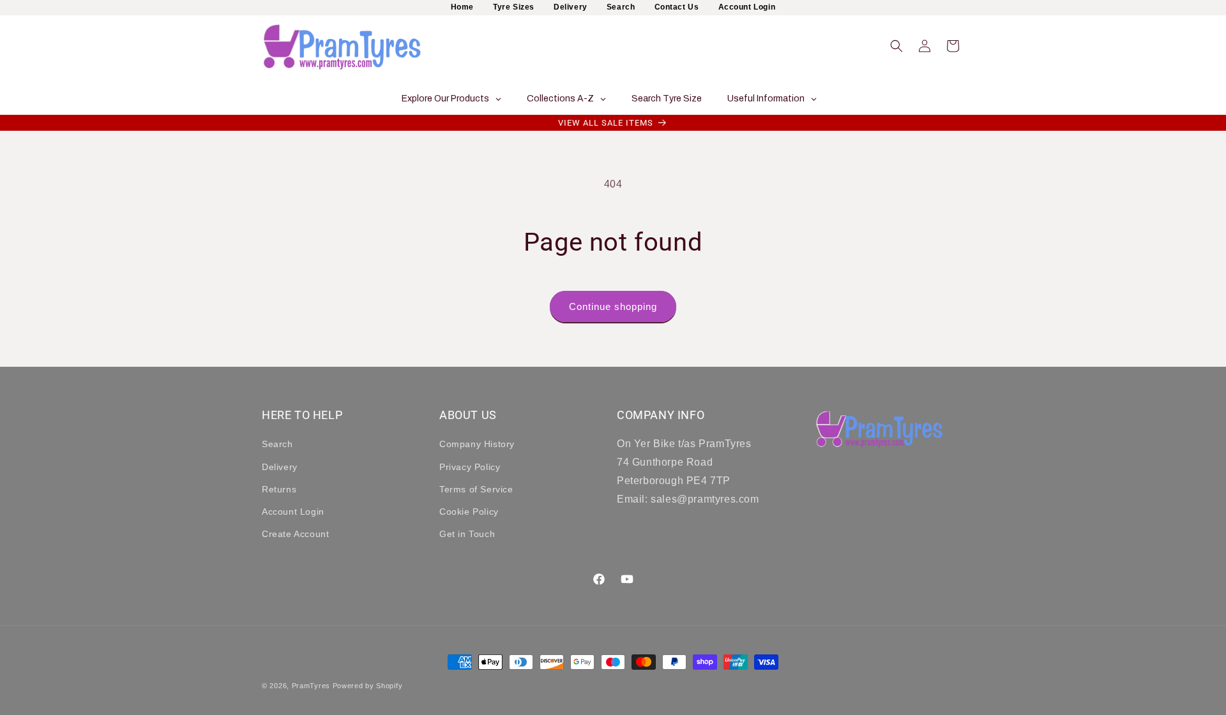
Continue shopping (613, 306)
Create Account (295, 534)
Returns (279, 489)
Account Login (747, 7)
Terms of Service (476, 489)
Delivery (570, 7)
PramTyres (311, 685)
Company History (477, 444)
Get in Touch (467, 534)
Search (621, 7)
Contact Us (677, 7)
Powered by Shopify (368, 685)
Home (462, 7)
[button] (896, 46)
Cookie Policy (469, 511)
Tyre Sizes (513, 7)
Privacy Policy (469, 467)
